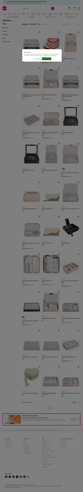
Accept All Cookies (46, 58)
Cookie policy (53, 55)
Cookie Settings (37, 58)
